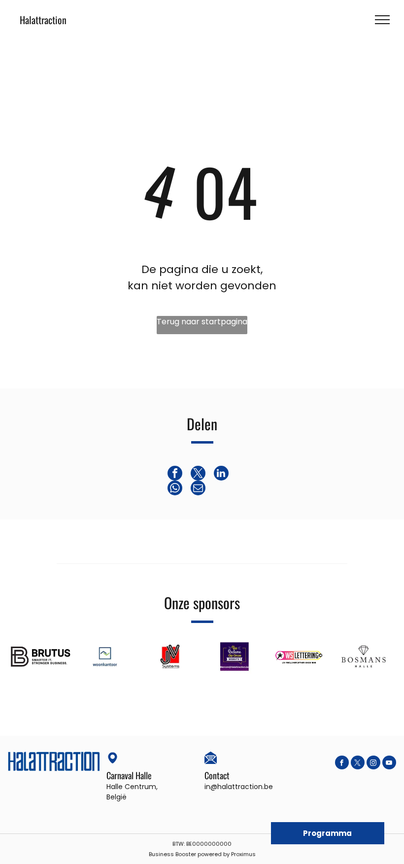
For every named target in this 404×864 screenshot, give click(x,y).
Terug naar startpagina (202, 321)
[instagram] (373, 764)
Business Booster (172, 854)
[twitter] (358, 764)
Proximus (243, 854)
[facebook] (342, 764)
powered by (214, 854)
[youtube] (389, 764)
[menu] (382, 20)
